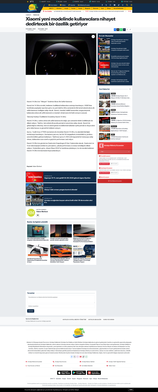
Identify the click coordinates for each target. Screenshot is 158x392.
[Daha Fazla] (124, 29)
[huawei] (94, 372)
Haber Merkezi (42, 211)
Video (64, 5)
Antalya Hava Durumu (60, 361)
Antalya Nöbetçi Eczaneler (35, 361)
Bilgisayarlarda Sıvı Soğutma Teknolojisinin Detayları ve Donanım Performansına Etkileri (83, 240)
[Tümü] (130, 89)
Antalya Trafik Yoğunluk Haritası (117, 361)
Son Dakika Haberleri (87, 365)
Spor (102, 8)
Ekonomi (95, 8)
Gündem (59, 8)
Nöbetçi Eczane (85, 5)
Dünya (109, 8)
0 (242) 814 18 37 (105, 163)
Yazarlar (72, 5)
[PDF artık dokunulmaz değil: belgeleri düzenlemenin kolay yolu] (38, 231)
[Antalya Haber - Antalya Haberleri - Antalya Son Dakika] (33, 8)
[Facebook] (71, 356)
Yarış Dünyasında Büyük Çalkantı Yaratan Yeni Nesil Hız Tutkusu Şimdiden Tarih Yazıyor (60, 260)
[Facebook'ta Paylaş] (115, 29)
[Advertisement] (61, 87)
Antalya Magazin (94, 319)
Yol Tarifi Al (114, 163)
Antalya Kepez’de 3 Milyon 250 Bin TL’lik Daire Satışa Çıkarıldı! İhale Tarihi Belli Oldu (121, 97)
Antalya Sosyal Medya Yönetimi (74, 319)
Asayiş (66, 8)
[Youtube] (80, 356)
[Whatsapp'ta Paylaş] (121, 29)
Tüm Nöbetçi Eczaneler (116, 181)
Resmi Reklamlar (119, 8)
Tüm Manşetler (59, 365)
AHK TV (51, 8)
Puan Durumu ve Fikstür (34, 365)
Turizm (73, 8)
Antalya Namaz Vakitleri (88, 361)
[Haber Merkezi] (31, 212)
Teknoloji (36, 15)
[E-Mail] (37, 215)
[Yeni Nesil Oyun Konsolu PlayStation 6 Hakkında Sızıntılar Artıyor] (38, 251)
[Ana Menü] (130, 5)
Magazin (87, 8)
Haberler (28, 15)
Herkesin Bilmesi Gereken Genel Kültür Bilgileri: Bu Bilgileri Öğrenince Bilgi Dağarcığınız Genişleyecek (120, 105)
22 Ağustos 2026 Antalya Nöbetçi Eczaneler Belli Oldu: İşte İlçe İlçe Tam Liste (121, 122)
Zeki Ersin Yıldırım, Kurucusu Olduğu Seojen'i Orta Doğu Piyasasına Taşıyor (82, 260)
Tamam (130, 389)
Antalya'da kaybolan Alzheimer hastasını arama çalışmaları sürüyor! (119, 113)
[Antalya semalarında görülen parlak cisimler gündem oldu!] (61, 231)
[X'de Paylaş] (118, 29)
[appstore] (64, 372)
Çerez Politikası (84, 390)
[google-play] (79, 372)
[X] (74, 356)
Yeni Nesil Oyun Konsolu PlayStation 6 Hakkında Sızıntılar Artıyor (37, 260)
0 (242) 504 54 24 (105, 172)
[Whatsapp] (86, 356)
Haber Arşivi (112, 365)
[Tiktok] (83, 356)
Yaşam (80, 8)
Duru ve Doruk (108, 319)
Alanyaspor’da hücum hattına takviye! (119, 138)
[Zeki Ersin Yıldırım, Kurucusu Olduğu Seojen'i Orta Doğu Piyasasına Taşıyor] (84, 251)
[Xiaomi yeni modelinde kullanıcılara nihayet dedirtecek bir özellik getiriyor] (61, 54)
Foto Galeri (53, 5)
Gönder (30, 311)
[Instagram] (77, 356)
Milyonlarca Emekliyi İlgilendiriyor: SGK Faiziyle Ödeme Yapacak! (119, 130)
